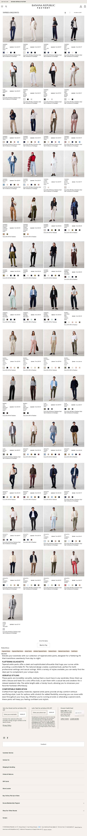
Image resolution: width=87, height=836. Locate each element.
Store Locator (7, 788)
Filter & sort (78, 12)
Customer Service (8, 753)
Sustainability (69, 827)
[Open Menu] (2, 6)
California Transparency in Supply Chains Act (31, 829)
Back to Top (43, 645)
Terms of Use (61, 827)
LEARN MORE (74, 719)
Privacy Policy (7, 725)
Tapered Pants (6, 651)
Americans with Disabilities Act (10, 829)
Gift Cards (6, 781)
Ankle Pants (28, 651)
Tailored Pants (52, 651)
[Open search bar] (6, 6)
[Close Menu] (4, 2)
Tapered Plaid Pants (17, 651)
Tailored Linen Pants (63, 651)
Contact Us (6, 760)
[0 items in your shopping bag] (85, 6)
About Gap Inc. (78, 827)
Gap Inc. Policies (47, 829)
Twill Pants (74, 651)
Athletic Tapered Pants (40, 651)
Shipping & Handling (9, 767)
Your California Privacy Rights (49, 827)
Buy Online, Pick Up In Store (11, 795)
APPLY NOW (65, 719)
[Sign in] (81, 6)
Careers (5, 818)
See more (4, 653)
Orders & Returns (8, 774)
